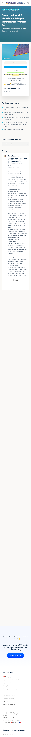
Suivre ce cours (15, 66)
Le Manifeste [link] (6, 692)
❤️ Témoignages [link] (7, 676)
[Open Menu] (2, 3)
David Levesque (13, 156)
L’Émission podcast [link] (8, 734)
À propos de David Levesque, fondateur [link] (13, 683)
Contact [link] (5, 701)
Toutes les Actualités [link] (8, 698)
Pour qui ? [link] (5, 686)
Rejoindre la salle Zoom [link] (9, 704)
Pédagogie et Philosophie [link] (9, 695)
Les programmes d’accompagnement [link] (12, 689)
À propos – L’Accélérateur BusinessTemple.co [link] (14, 680)
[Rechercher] (28, 3)
